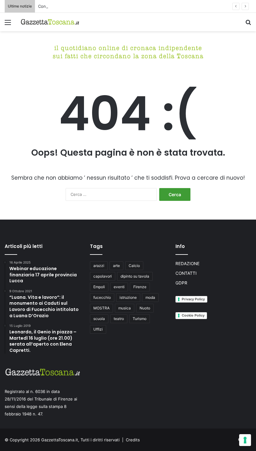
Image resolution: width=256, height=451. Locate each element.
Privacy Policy (193, 299)
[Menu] (8, 24)
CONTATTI (186, 273)
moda (150, 297)
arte (116, 265)
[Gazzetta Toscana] (128, 51)
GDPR (181, 282)
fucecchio (102, 297)
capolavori (102, 276)
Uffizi (98, 329)
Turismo (139, 318)
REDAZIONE (187, 263)
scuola (99, 318)
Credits (133, 439)
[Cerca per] (248, 24)
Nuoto (145, 308)
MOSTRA (101, 308)
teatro (119, 318)
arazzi (98, 265)
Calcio (134, 265)
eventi (119, 286)
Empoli (99, 286)
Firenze (139, 286)
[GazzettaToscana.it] (50, 22)
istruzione (128, 297)
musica (124, 308)
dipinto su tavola (135, 276)
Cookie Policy (193, 315)
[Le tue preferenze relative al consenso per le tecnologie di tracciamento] (245, 440)
